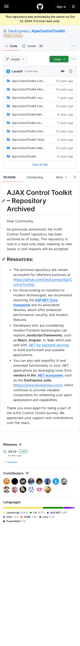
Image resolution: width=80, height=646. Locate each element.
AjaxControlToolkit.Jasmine (30, 97)
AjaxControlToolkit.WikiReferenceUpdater (39, 148)
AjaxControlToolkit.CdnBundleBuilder (36, 81)
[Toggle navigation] (6, 6)
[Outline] (74, 177)
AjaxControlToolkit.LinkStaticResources (38, 106)
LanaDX (17, 71)
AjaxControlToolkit (48, 31)
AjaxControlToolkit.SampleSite (32, 123)
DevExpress (18, 31)
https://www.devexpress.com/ (38, 385)
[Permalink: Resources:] (4, 259)
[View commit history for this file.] (70, 71)
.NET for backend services (48, 345)
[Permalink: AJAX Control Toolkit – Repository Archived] (4, 201)
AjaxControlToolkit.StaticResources (35, 131)
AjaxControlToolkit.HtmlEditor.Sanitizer (37, 89)
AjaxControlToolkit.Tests (28, 139)
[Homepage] (40, 6)
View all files (40, 164)
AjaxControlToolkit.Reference (31, 114)
